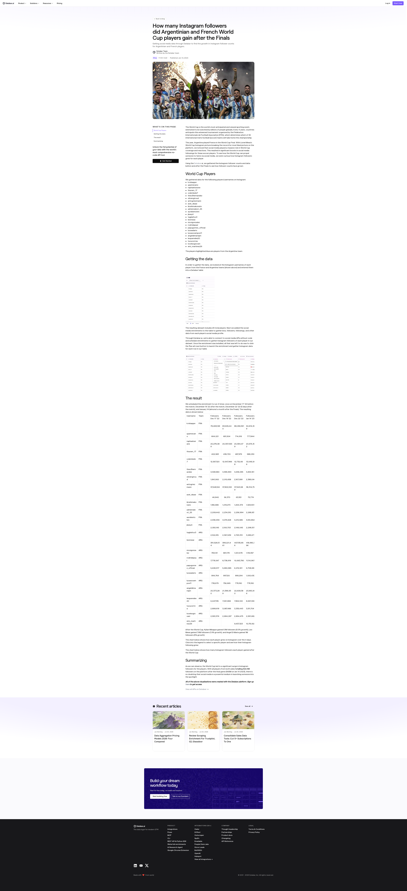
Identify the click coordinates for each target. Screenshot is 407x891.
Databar (197, 163)
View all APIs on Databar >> (197, 689)
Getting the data (159, 134)
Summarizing (158, 141)
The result (157, 137)
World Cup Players (160, 130)
